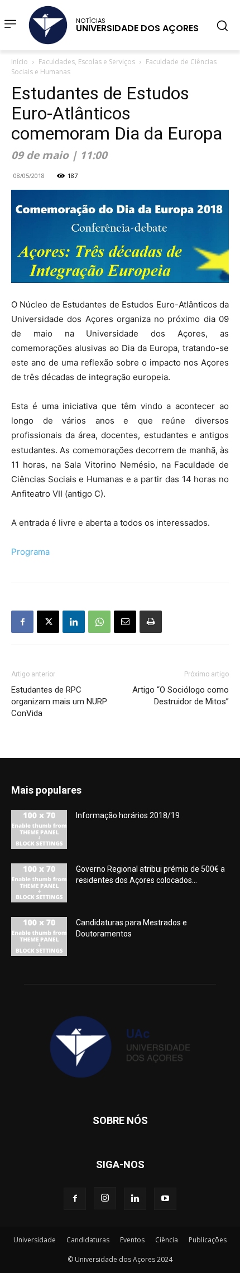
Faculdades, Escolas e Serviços (87, 61)
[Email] (125, 622)
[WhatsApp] (99, 622)
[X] (48, 622)
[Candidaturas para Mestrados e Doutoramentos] (39, 936)
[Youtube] (165, 1199)
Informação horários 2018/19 (128, 815)
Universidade (34, 1240)
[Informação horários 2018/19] (39, 829)
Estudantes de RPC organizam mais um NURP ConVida (59, 701)
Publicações (208, 1240)
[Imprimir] (151, 622)
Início (19, 61)
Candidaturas (87, 1240)
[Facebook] (22, 622)
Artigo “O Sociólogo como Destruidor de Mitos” (180, 696)
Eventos (132, 1240)
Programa (30, 551)
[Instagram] (105, 1198)
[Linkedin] (74, 622)
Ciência (166, 1240)
